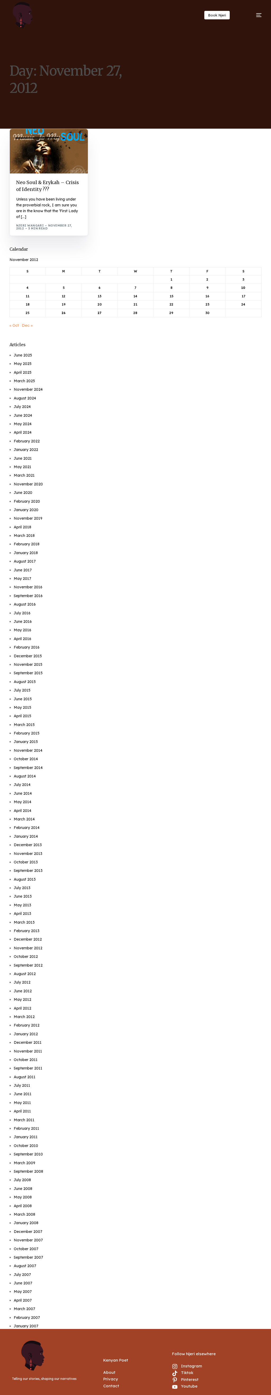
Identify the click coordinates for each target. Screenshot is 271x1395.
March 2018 (24, 535)
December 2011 (28, 1042)
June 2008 (23, 1188)
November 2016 (28, 587)
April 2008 (23, 1205)
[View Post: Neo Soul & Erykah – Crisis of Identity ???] (49, 151)
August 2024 (25, 398)
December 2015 (28, 656)
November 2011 (28, 1051)
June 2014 (23, 793)
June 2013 (23, 896)
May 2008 (23, 1197)
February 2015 (26, 733)
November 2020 (28, 484)
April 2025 (22, 372)
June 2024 (23, 415)
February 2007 (27, 1317)
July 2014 (22, 784)
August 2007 (25, 1265)
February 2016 (26, 647)
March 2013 (24, 922)
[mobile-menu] (253, 15)
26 (64, 313)
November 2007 (28, 1240)
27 (99, 313)
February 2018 (26, 544)
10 (243, 288)
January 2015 (26, 741)
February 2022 (27, 441)
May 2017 (22, 578)
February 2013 (26, 930)
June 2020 (23, 492)
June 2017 (23, 570)
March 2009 (24, 1163)
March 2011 (24, 1120)
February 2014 (26, 827)
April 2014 (22, 810)
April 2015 (22, 716)
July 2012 (22, 982)
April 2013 (22, 913)
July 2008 (22, 1179)
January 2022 (26, 449)
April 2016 (22, 638)
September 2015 (28, 673)
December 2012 (28, 939)
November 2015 (28, 664)
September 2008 (28, 1171)
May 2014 (22, 801)
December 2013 (28, 844)
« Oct (14, 325)
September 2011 (28, 1068)
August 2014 (25, 776)
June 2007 (23, 1283)
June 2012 (23, 991)
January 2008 (26, 1222)
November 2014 (28, 750)
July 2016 (22, 613)
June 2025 (23, 355)
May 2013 (22, 905)
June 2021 (23, 458)
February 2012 (26, 1025)
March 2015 (24, 724)
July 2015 (22, 690)
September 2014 (28, 767)
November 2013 (28, 853)
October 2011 (26, 1059)
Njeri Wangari (30, 225)
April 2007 (23, 1300)
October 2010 (26, 1145)
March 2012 (24, 1016)
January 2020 (26, 509)
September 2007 (28, 1257)
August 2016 (25, 604)
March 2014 (24, 819)
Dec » (27, 325)
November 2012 (28, 948)
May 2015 (22, 707)
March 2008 (24, 1214)
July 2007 (22, 1274)
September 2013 (28, 870)
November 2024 (28, 389)
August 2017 (25, 561)
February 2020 (27, 501)
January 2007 (26, 1326)
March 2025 (24, 381)
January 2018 (26, 552)
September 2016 (28, 595)
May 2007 (23, 1291)
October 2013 (26, 862)
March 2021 (24, 475)
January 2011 (26, 1137)
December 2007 (28, 1231)
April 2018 (22, 527)
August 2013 (25, 879)
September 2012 (28, 965)
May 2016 (22, 630)
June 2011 (22, 1094)
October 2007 (26, 1248)
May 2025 (22, 363)
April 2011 (22, 1111)
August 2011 (24, 1077)
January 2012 (26, 1034)
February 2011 (26, 1128)
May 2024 (22, 423)
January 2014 (26, 836)
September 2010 (28, 1154)
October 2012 (26, 956)
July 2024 (22, 406)
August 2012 (25, 973)
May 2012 (22, 999)
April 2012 (22, 1008)
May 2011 (22, 1102)
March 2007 (24, 1308)
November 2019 (28, 518)
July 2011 (22, 1085)
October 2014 (26, 759)
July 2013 (22, 887)
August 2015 (25, 681)
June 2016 (23, 621)
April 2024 (22, 432)
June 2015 (23, 699)
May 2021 (22, 466)
